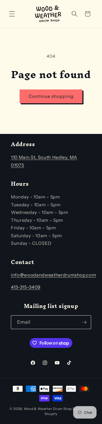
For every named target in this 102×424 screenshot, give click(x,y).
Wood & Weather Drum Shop (48, 409)
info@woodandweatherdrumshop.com (53, 275)
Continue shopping (51, 96)
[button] (11, 13)
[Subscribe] (84, 322)
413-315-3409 (26, 287)
